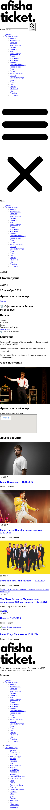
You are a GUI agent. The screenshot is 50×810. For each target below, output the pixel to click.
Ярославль (14, 95)
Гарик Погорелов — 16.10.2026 (16, 482)
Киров (12, 56)
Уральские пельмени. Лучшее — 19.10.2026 (23, 580)
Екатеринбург (15, 45)
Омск (12, 69)
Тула (11, 84)
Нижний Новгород (17, 65)
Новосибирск (15, 67)
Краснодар (14, 58)
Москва (13, 62)
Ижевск (13, 47)
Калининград (15, 54)
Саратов (13, 80)
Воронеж (13, 43)
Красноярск (14, 60)
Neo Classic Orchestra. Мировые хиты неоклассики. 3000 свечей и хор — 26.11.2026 (23, 600)
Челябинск (14, 93)
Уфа (11, 91)
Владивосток (15, 40)
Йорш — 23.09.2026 (10, 618)
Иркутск (13, 49)
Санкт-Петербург (17, 78)
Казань (12, 51)
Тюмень (13, 87)
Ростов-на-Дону (16, 73)
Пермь (12, 71)
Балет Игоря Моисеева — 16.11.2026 (19, 634)
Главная (8, 34)
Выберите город (11, 36)
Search (2, 30)
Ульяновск (14, 89)
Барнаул (13, 38)
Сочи (12, 82)
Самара (13, 76)
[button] (25, 150)
